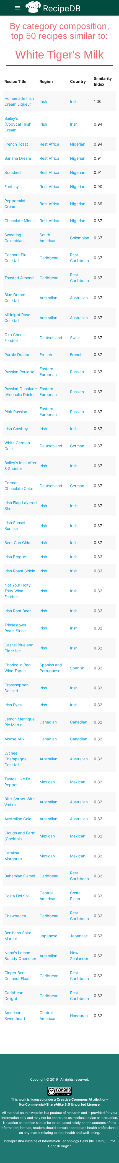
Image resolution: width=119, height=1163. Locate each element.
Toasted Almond (19, 277)
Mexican (47, 781)
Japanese (48, 935)
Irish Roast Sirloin (19, 570)
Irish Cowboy (16, 428)
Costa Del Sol (16, 895)
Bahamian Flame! (19, 875)
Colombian (79, 237)
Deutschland (51, 337)
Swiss (75, 337)
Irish (43, 101)
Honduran (79, 1015)
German (77, 445)
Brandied (12, 172)
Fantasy (11, 186)
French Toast (16, 144)
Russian (77, 371)
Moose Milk (14, 739)
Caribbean (49, 257)
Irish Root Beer (17, 610)
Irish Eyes (13, 704)
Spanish (77, 668)
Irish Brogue (15, 556)
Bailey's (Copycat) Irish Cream (17, 124)
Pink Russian (15, 411)
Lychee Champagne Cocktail (15, 759)
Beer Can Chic (17, 542)
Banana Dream (17, 158)
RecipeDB (61, 8)
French (46, 354)
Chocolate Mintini (19, 220)
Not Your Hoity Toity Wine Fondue (17, 591)
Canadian (48, 722)
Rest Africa (49, 144)
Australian (48, 297)
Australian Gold (18, 818)
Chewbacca (15, 915)
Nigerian (77, 144)
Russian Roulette (19, 371)
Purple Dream (16, 354)
